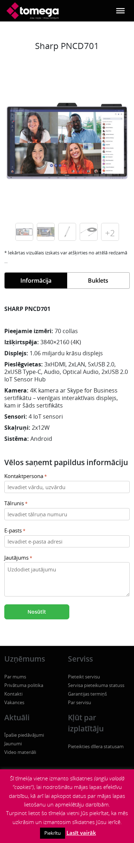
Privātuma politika (23, 685)
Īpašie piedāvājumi (24, 735)
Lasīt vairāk (81, 832)
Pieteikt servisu (84, 676)
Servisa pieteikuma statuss (96, 685)
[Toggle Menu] (120, 10)
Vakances (14, 702)
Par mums (15, 676)
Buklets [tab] (98, 280)
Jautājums (18, 557)
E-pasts (14, 530)
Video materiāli (20, 752)
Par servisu (79, 702)
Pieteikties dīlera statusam (96, 746)
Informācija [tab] (35, 280)
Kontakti (13, 694)
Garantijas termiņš (87, 694)
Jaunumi (13, 743)
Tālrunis (16, 503)
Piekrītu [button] (52, 833)
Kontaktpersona (25, 476)
